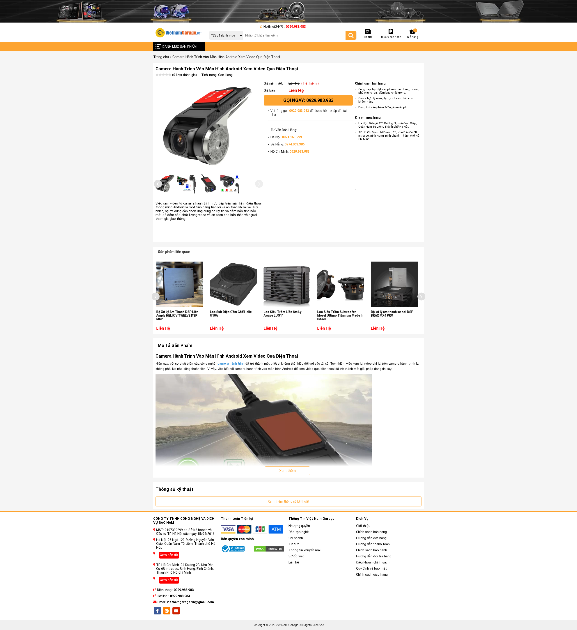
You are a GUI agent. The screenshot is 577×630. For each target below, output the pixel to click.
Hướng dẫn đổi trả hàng (373, 556)
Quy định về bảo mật (371, 568)
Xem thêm (287, 471)
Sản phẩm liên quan (174, 252)
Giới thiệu (363, 526)
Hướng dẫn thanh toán (373, 544)
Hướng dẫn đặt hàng (371, 538)
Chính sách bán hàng (371, 532)
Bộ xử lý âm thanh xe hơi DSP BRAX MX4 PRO (340, 313)
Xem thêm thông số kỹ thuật (288, 501)
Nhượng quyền (299, 526)
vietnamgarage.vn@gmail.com (190, 602)
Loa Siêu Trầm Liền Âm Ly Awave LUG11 (230, 313)
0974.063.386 (295, 144)
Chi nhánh (295, 538)
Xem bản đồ (169, 555)
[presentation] (158, 184)
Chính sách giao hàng (372, 575)
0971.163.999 (292, 137)
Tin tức (293, 544)
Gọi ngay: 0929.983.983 (308, 100)
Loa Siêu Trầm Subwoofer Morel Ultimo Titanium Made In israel (288, 315)
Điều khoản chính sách (372, 562)
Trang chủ (161, 57)
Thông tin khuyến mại (304, 550)
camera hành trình (231, 364)
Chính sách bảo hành (371, 550)
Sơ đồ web (296, 556)
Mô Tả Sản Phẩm (175, 345)
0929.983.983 (296, 27)
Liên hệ (293, 562)
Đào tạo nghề (298, 532)
